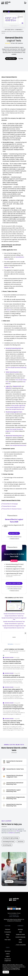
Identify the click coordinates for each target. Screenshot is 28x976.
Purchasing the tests (8, 841)
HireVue (9, 310)
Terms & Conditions (12, 913)
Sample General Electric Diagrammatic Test (14, 625)
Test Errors (20, 841)
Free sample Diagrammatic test (15, 407)
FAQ (17, 831)
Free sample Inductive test (16, 409)
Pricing (7, 934)
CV (11, 267)
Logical (7, 956)
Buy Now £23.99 (13, 583)
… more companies (20, 945)
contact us (11, 833)
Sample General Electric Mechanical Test (14, 621)
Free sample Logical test (18, 405)
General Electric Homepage (10, 504)
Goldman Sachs (20, 934)
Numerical (7, 951)
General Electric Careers (9, 506)
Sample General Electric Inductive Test (14, 628)
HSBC (20, 939)
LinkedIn (6, 267)
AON (20, 932)
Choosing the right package (10, 838)
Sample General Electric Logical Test (14, 623)
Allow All (6, 972)
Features (7, 929)
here (24, 381)
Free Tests (8, 939)
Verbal (7, 953)
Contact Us (9, 881)
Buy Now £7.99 (10, 58)
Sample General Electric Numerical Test (14, 613)
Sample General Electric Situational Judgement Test (14, 618)
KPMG (20, 942)
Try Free (20, 58)
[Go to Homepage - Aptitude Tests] (5, 3)
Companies (7, 932)
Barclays (20, 929)
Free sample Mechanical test (18, 445)
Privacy (18, 913)
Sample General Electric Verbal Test (14, 616)
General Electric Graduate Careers (12, 509)
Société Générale (20, 937)
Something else (7, 845)
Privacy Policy (16, 968)
